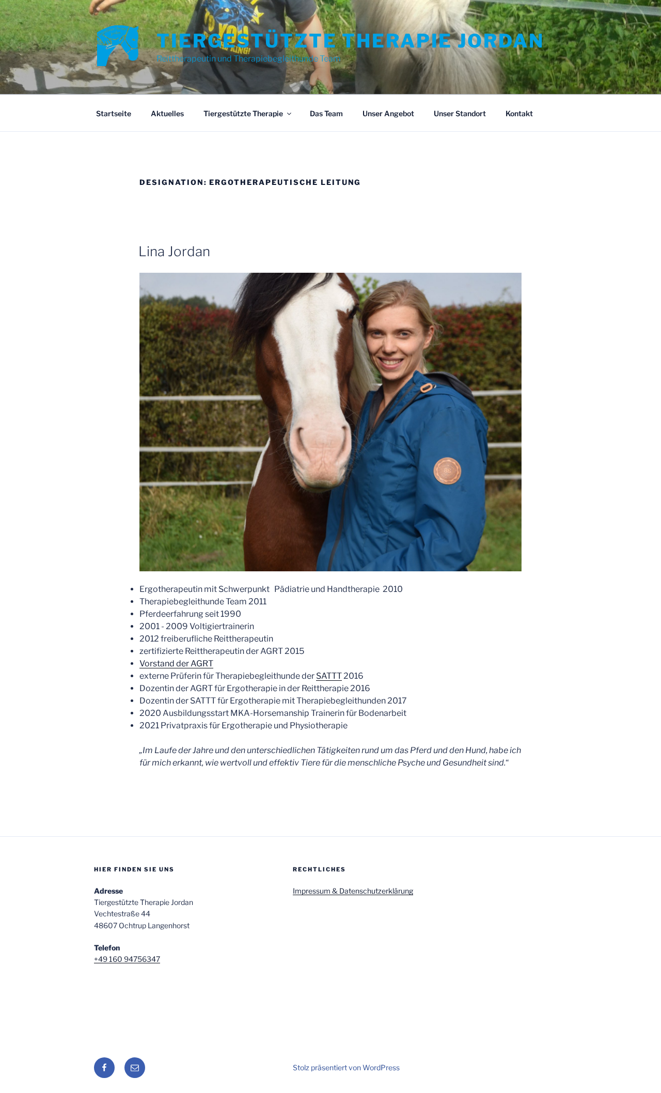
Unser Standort (460, 113)
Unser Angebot (388, 113)
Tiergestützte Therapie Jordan (350, 40)
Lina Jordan (174, 251)
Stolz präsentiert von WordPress (346, 1067)
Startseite (113, 113)
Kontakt (519, 113)
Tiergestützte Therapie (243, 113)
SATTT (329, 676)
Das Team (326, 113)
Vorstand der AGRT (176, 663)
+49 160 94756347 (127, 959)
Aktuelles (167, 113)
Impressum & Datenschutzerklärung (353, 890)
